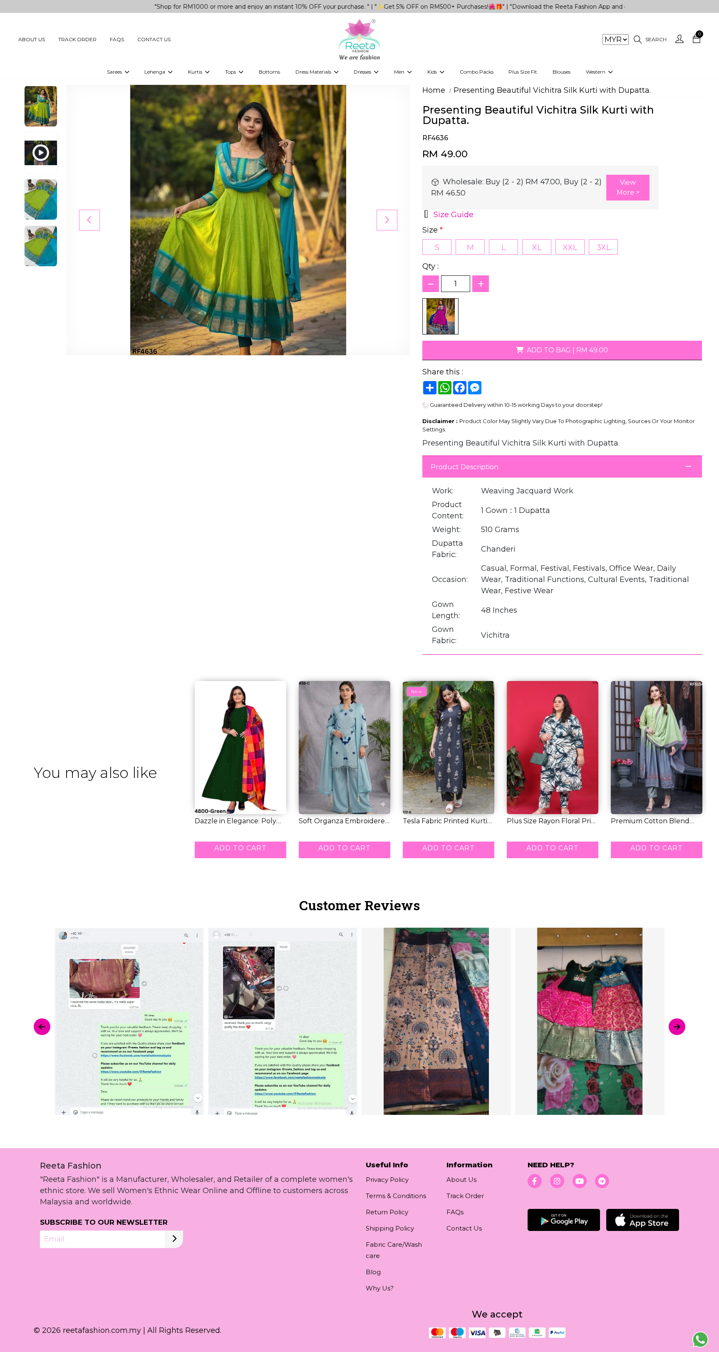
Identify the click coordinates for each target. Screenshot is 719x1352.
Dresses (363, 72)
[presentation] (42, 1026)
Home (433, 90)
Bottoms (269, 72)
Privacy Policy (387, 1180)
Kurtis (195, 72)
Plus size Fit (522, 72)
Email (54, 1239)
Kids (432, 72)
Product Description (464, 467)
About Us (31, 39)
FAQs (117, 39)
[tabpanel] (359, 1026)
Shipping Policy (390, 1228)
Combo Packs (476, 72)
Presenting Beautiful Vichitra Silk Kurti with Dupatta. (552, 90)
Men (400, 72)
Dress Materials (313, 72)
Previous (89, 220)
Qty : (430, 266)
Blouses (561, 72)
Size (432, 230)
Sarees (115, 72)
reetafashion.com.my (102, 1330)
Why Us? (380, 1288)
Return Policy (387, 1212)
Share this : (442, 371)
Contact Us (154, 39)
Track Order (77, 39)
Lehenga (155, 72)
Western (596, 72)
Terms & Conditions (396, 1196)
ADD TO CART (240, 848)
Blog (373, 1272)
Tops (231, 72)
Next (387, 220)
